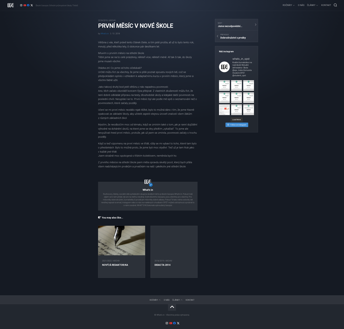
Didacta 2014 (162, 264)
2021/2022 (107, 261)
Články (311, 5)
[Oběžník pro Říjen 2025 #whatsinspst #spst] (224, 97)
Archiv (112, 20)
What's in (105, 33)
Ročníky (287, 5)
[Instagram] (21, 5)
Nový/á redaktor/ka (115, 264)
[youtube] (25, 5)
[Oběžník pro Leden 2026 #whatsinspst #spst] (224, 85)
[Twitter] (32, 5)
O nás (301, 5)
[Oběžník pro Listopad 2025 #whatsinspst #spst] (248, 85)
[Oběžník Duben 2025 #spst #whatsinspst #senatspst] (236, 109)
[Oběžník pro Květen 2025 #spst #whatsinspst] (248, 97)
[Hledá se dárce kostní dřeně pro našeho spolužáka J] (224, 109)
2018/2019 (103, 20)
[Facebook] (28, 5)
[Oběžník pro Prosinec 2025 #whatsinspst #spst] (236, 85)
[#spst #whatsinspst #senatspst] (248, 109)
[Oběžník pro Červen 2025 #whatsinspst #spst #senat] (236, 97)
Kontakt (326, 5)
